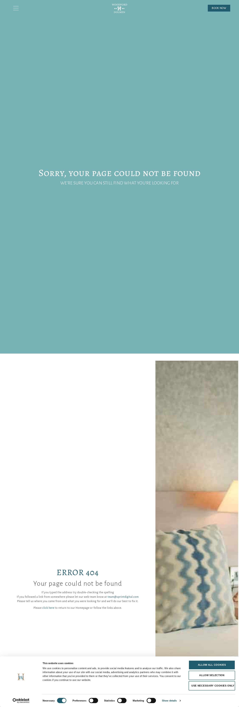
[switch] (93, 700)
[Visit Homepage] (119, 9)
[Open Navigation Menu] (16, 8)
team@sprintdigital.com (123, 596)
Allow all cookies (212, 664)
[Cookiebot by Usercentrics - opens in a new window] (21, 700)
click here (48, 607)
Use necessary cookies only (212, 685)
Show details (169, 700)
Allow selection (212, 675)
